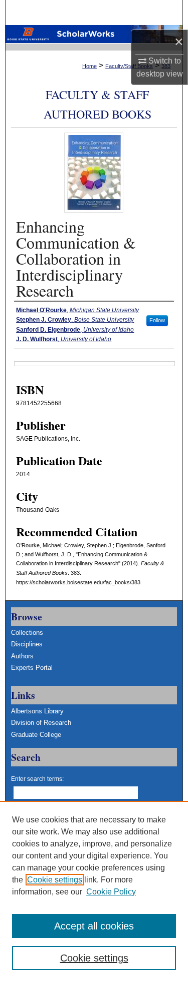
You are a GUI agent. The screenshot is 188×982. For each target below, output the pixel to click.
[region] (94, 891)
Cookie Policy (111, 891)
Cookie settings (54, 879)
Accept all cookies (94, 925)
